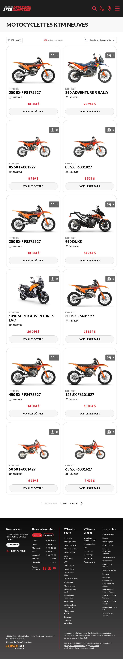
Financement (89, 562)
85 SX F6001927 (22, 167)
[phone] (102, 8)
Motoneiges (69, 569)
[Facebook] (44, 568)
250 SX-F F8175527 (25, 92)
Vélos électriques (68, 557)
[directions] (109, 8)
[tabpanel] (44, 551)
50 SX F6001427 (22, 469)
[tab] (37, 535)
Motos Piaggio (69, 552)
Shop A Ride (26, 642)
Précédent (51, 503)
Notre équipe (107, 541)
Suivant (73, 503)
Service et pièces (109, 570)
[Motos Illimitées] (17, 8)
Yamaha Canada (108, 557)
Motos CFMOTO (70, 549)
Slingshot (67, 617)
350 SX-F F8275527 (25, 241)
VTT (65, 562)
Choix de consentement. (84, 648)
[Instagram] (49, 568)
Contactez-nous (108, 534)
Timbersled (68, 582)
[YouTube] (54, 568)
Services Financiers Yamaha (106, 551)
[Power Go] (32, 647)
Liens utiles (109, 529)
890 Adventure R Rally (86, 92)
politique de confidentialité (75, 646)
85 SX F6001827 (78, 167)
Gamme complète (68, 621)
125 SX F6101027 (79, 395)
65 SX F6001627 (78, 469)
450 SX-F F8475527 (25, 395)
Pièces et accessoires (107, 578)
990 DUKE (73, 241)
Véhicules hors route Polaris (70, 606)
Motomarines (69, 586)
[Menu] (117, 8)
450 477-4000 (17, 550)
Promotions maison (107, 565)
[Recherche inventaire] (94, 8)
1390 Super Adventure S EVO (31, 318)
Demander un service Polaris (108, 590)
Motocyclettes (70, 541)
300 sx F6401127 (79, 316)
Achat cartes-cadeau (107, 614)
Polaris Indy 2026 (71, 579)
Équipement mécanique (69, 596)
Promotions (107, 561)
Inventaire (68, 538)
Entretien (106, 574)
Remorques (69, 601)
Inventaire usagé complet (90, 539)
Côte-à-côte (69, 565)
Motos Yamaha (70, 545)
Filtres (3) (16, 40)
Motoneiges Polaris (69, 612)
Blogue (105, 538)
